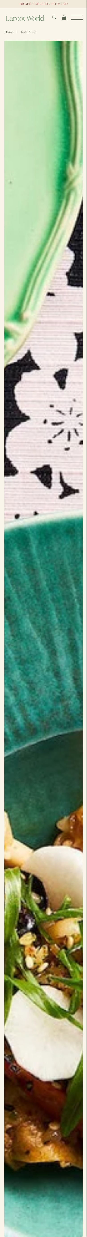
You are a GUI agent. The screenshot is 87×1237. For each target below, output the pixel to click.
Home (8, 32)
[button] (54, 17)
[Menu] (77, 17)
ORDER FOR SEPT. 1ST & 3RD (43, 4)
